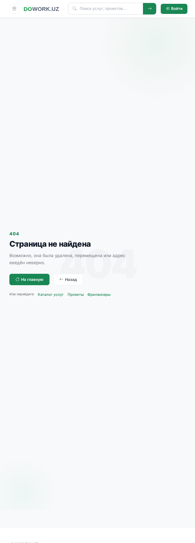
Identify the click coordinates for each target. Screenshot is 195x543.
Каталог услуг (51, 294)
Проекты (76, 294)
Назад (71, 279)
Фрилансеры (98, 294)
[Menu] (14, 9)
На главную (32, 279)
